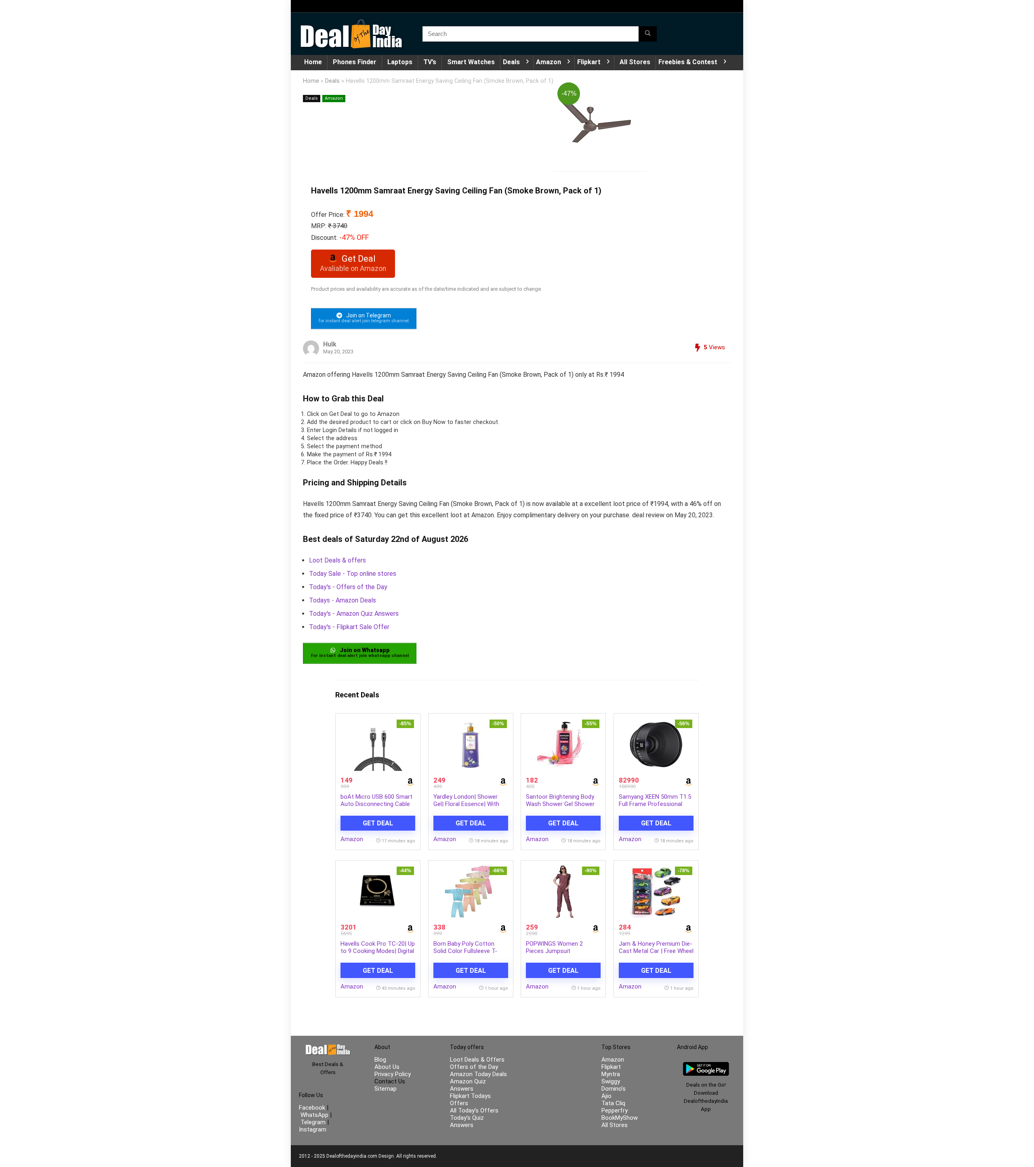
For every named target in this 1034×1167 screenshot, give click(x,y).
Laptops (399, 62)
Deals (511, 62)
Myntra (610, 1074)
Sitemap (385, 1088)
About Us (386, 1066)
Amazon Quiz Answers (468, 1085)
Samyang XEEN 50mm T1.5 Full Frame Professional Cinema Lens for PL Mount (655, 804)
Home (313, 62)
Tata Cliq (613, 1103)
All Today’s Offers (474, 1110)
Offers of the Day (474, 1066)
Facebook (313, 1107)
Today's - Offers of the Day (348, 587)
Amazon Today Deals (478, 1074)
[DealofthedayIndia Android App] (706, 1065)
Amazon (548, 62)
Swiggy (610, 1081)
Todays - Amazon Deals (342, 600)
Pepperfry (614, 1110)
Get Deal (378, 823)
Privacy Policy (392, 1074)
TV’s (429, 62)
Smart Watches (471, 62)
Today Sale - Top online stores (352, 573)
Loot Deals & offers (337, 560)
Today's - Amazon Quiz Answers (354, 613)
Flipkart (589, 62)
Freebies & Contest (687, 62)
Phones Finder (354, 62)
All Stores (635, 62)
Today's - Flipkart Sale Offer (349, 627)
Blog (380, 1059)
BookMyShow (619, 1117)
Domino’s (613, 1088)
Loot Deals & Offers (477, 1059)
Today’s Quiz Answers (467, 1121)
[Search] (648, 34)
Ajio (606, 1096)
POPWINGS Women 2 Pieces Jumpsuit (554, 947)
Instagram (312, 1129)
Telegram (313, 1122)
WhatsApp (314, 1115)
